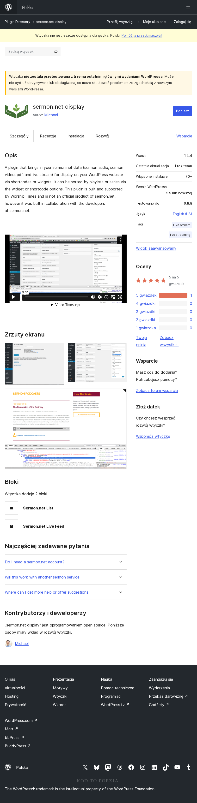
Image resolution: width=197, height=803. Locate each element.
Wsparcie (184, 136)
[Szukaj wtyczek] (56, 51)
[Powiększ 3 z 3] (120, 395)
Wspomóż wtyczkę (153, 436)
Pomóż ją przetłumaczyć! (142, 35)
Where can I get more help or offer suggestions (46, 592)
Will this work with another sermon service (42, 577)
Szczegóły (19, 136)
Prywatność (15, 704)
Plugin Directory (17, 22)
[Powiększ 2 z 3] (120, 349)
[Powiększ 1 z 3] (57, 349)
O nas (10, 679)
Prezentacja (63, 679)
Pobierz (182, 111)
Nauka (106, 679)
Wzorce (60, 704)
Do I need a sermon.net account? (34, 562)
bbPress (14, 737)
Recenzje (48, 136)
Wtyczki (60, 696)
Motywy (60, 687)
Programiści (111, 696)
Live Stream (181, 225)
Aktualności (15, 687)
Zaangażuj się (161, 679)
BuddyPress (18, 746)
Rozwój (102, 136)
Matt (11, 728)
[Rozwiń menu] (189, 7)
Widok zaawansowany (156, 248)
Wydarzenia (159, 687)
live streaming (180, 234)
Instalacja (76, 136)
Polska (22, 767)
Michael (51, 114)
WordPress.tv (115, 704)
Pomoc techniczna (117, 687)
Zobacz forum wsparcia (157, 390)
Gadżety (159, 704)
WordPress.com (21, 720)
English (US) (182, 214)
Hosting (11, 696)
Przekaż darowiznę (168, 696)
